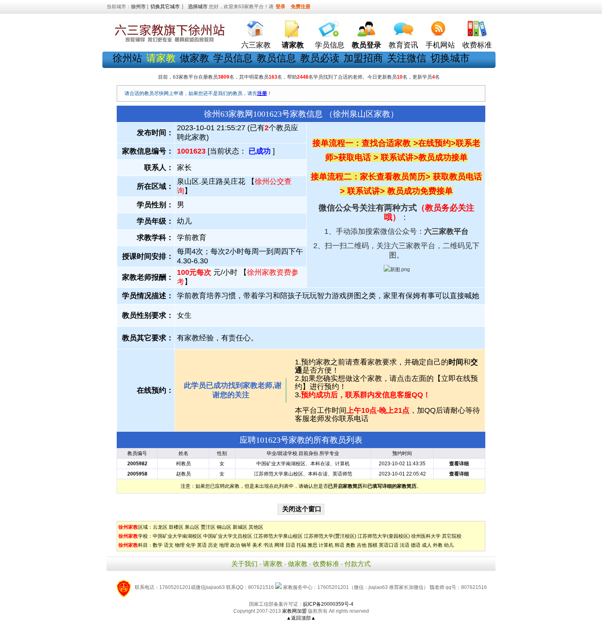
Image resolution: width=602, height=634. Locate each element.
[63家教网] (167, 42)
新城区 (240, 527)
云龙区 (160, 527)
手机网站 (440, 45)
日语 (290, 545)
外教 (438, 545)
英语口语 (388, 545)
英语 (202, 545)
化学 (191, 545)
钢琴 (246, 545)
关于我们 (244, 563)
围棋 (373, 545)
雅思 (312, 545)
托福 (301, 545)
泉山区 (192, 527)
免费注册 (300, 6)
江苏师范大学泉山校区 (278, 536)
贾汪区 (208, 527)
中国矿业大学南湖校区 (177, 536)
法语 (405, 545)
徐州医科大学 (426, 536)
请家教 (273, 563)
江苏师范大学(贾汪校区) (330, 536)
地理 (224, 545)
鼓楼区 (176, 527)
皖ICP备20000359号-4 (328, 604)
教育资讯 (403, 45)
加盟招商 (363, 57)
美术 (257, 545)
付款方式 (357, 563)
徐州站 (127, 57)
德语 (416, 545)
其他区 (256, 527)
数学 (158, 545)
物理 (180, 545)
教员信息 (276, 57)
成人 (427, 545)
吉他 (362, 545)
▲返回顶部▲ (301, 618)
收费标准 (477, 45)
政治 (235, 545)
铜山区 (224, 527)
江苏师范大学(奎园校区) (384, 536)
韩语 (339, 545)
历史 (213, 545)
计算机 (326, 545)
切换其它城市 (165, 6)
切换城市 (450, 57)
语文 (169, 545)
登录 (280, 6)
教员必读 (319, 57)
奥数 (350, 545)
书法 (268, 545)
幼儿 (449, 545)
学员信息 (329, 45)
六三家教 (256, 45)
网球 (279, 545)
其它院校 (452, 536)
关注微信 (406, 57)
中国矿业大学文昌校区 (227, 536)
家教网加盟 (294, 611)
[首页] (256, 26)
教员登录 (366, 45)
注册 (262, 93)
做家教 (194, 57)
